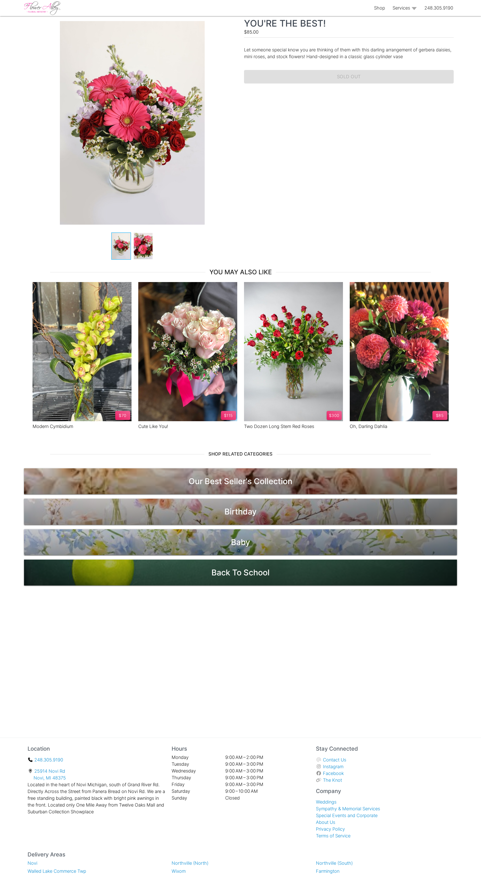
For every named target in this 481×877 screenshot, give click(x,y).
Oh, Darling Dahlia (368, 426)
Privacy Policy (330, 829)
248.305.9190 (48, 759)
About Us (325, 822)
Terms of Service (333, 835)
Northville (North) (190, 863)
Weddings (326, 802)
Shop (379, 8)
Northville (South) (334, 863)
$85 (440, 415)
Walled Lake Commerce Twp (57, 871)
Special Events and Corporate (347, 815)
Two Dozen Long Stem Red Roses (279, 426)
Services (401, 8)
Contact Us (334, 759)
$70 (123, 415)
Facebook (333, 773)
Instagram (333, 766)
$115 (228, 415)
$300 (334, 415)
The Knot (332, 780)
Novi (32, 863)
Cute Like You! (153, 426)
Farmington (327, 871)
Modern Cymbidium (53, 426)
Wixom (179, 871)
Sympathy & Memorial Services (348, 808)
